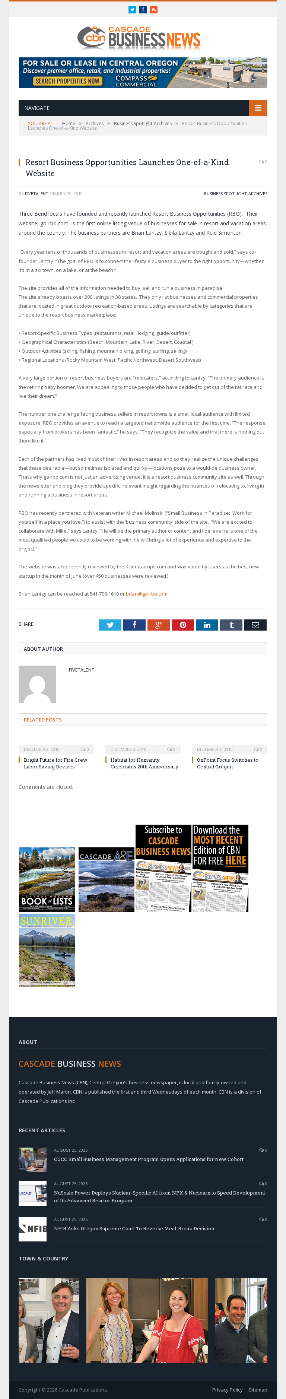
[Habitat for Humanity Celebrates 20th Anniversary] (143, 744)
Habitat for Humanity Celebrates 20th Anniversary (144, 763)
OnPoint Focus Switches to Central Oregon (227, 763)
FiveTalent (36, 193)
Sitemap (258, 1389)
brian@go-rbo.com (147, 593)
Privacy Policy (227, 1389)
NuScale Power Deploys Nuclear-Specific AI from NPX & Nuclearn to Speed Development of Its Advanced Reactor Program (159, 1196)
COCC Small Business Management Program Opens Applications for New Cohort (149, 1159)
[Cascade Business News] (143, 32)
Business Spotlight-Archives (235, 193)
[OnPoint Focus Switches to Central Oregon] (229, 744)
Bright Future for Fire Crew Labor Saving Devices (56, 763)
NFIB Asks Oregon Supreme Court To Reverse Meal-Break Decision (134, 1228)
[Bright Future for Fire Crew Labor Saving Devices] (56, 744)
